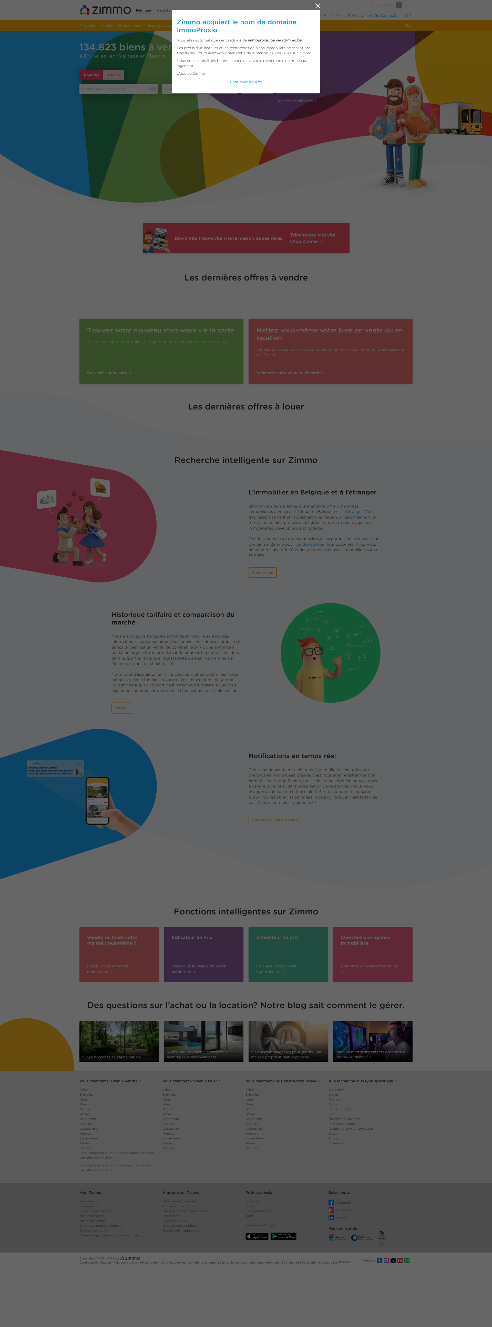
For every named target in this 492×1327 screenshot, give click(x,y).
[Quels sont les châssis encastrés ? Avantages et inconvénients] (203, 1041)
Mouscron (86, 1133)
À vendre (91, 75)
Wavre (84, 1114)
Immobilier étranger (171, 10)
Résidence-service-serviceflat (351, 1128)
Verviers (85, 1148)
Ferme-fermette (341, 1109)
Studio (334, 1133)
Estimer (122, 708)
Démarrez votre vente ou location (289, 373)
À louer (113, 75)
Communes (292, 1262)
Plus (335, 15)
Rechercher (298, 89)
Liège (83, 1099)
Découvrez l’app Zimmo (275, 820)
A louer (107, 25)
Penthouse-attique (342, 1124)
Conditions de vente (202, 1262)
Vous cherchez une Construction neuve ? (282, 1081)
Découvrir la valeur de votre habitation (199, 969)
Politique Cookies (126, 1262)
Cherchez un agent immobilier (369, 966)
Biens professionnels (165, 25)
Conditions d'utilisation (95, 1262)
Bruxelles (86, 1094)
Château (335, 1099)
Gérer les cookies (173, 1262)
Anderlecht (87, 1119)
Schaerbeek (88, 1138)
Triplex (334, 1138)
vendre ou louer (310, 544)
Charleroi (86, 1124)
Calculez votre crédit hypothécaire (276, 969)
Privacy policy (150, 1262)
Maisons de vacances (345, 1119)
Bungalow (336, 1090)
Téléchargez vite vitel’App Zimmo (312, 238)
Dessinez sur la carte (108, 373)
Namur (84, 1109)
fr (408, 5)
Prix (207, 89)
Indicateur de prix (249, 25)
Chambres (253, 89)
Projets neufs (130, 25)
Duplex (334, 1104)
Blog (408, 25)
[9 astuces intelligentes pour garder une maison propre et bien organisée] (288, 1039)
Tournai (84, 1143)
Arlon (83, 1090)
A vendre (87, 25)
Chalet (333, 1094)
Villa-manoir (338, 1143)
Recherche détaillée (295, 101)
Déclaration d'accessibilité (319, 1262)
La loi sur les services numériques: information (250, 1262)
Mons (83, 1104)
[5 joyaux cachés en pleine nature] (119, 1039)
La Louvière (88, 1128)
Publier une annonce (307, 15)
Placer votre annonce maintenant (107, 969)
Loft (332, 1114)
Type (169, 89)
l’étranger (354, 511)
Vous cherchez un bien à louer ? (191, 1081)
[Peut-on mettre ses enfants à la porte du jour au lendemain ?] (373, 1041)
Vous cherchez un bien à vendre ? (109, 1081)
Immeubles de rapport (208, 25)
